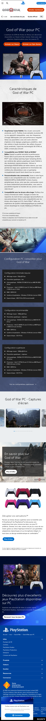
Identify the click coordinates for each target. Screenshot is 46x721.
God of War (17, 634)
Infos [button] (5, 639)
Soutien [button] (6, 669)
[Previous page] (2, 16)
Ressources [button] (7, 673)
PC (41, 17)
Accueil (5, 634)
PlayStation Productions (10, 650)
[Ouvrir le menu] (2, 3)
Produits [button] (6, 660)
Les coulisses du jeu (17, 17)
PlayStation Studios (8, 647)
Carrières (5, 645)
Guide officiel (32, 17)
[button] (12, 44)
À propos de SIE (7, 642)
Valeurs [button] (6, 665)
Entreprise (6, 653)
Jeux (10, 634)
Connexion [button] (7, 678)
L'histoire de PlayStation (10, 655)
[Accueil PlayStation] (23, 3)
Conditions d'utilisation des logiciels (36, 711)
